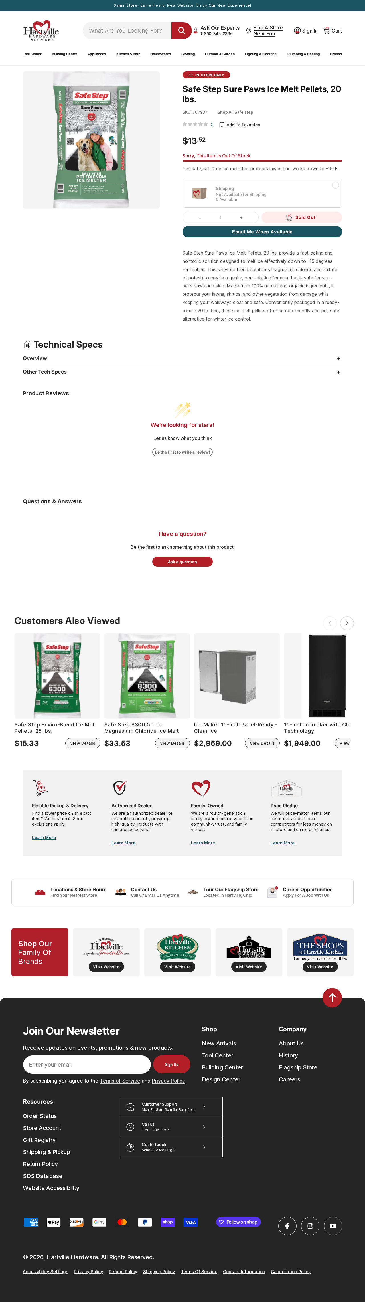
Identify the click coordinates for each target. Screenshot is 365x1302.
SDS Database (42, 1176)
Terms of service (199, 1271)
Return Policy (40, 1164)
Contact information (244, 1271)
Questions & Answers (52, 501)
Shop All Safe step (235, 112)
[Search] (181, 30)
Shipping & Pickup (46, 1152)
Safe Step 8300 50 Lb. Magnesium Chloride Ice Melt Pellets (141, 728)
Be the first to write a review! (182, 452)
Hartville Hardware (72, 1257)
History (288, 1055)
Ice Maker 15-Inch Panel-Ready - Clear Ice (236, 728)
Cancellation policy (291, 1271)
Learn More (44, 837)
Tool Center (217, 1055)
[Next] (347, 623)
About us (291, 1043)
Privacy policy (88, 1271)
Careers (289, 1079)
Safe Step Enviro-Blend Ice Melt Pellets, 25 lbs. (55, 728)
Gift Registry (39, 1140)
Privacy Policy (168, 1081)
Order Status (40, 1116)
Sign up (172, 1064)
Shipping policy (159, 1271)
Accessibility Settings (45, 1271)
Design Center (221, 1079)
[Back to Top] (332, 998)
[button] (32, 54)
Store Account (42, 1128)
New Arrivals (219, 1043)
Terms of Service (120, 1081)
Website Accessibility (51, 1188)
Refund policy (123, 1271)
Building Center (222, 1067)
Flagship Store (298, 1067)
